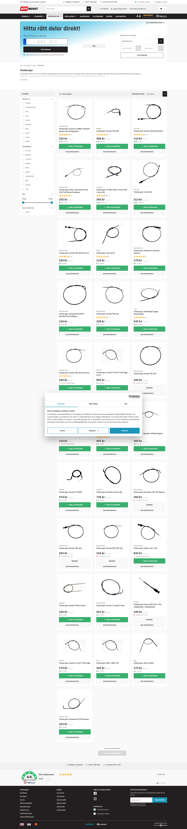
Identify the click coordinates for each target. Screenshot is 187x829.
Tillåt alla (124, 431)
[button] (151, 16)
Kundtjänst (104, 9)
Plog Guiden (61, 796)
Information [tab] (93, 404)
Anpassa (92, 431)
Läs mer (24, 80)
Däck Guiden (61, 806)
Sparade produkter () (139, 9)
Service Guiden (61, 800)
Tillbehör (38, 16)
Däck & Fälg (69, 16)
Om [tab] (126, 404)
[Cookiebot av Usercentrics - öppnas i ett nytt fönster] (130, 396)
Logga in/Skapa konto (120, 9)
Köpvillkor (23, 796)
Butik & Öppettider (26, 803)
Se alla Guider (61, 810)
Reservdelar (53, 16)
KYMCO (27, 172)
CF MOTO (28, 159)
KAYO (27, 168)
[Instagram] (111, 798)
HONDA (27, 163)
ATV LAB (28, 151)
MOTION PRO (29, 176)
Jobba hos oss (24, 810)
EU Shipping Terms (26, 813)
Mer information (72, 152)
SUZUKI (27, 185)
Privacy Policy (133, 805)
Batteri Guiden (61, 803)
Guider (109, 16)
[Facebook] (111, 793)
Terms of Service (142, 805)
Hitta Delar (46, 49)
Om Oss (22, 800)
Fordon (25, 16)
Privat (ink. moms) (144, 2)
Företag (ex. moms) (161, 2)
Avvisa (62, 431)
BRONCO (28, 155)
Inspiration (120, 16)
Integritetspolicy (25, 806)
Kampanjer (84, 16)
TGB (26, 189)
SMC (26, 181)
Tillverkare (98, 16)
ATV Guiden (60, 793)
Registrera (160, 800)
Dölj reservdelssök (154, 23)
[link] (93, 777)
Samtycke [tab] (61, 404)
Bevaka (149, 388)
